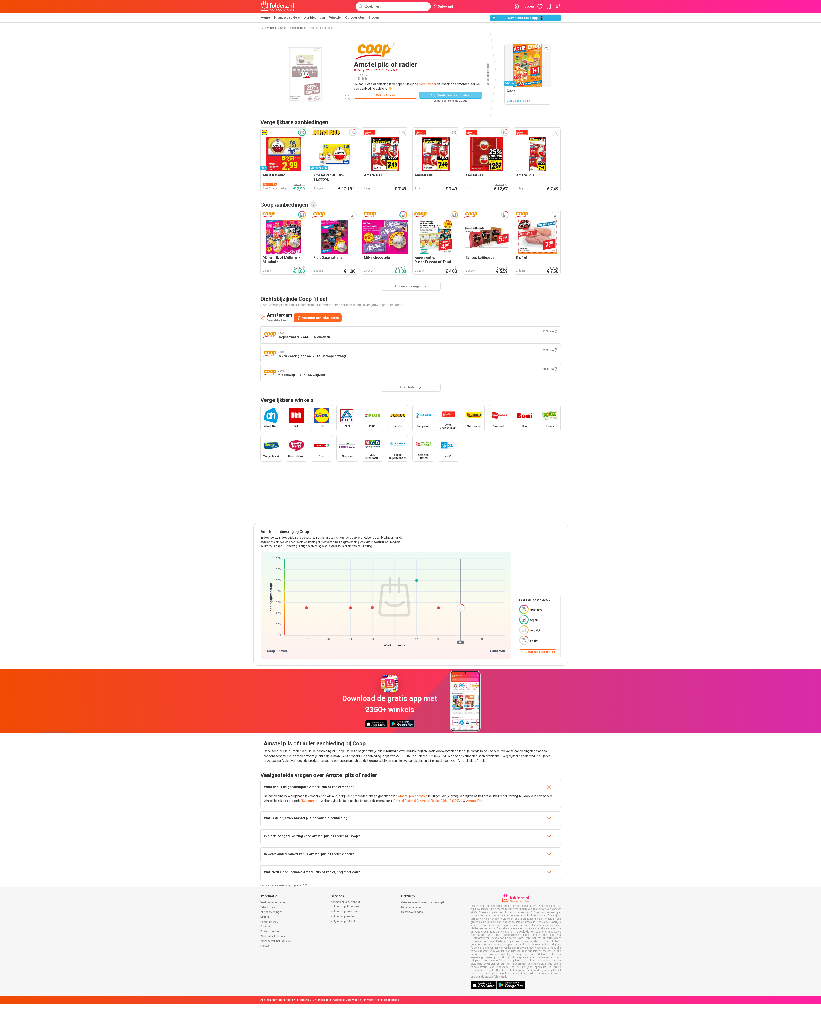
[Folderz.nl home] (277, 6)
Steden (373, 18)
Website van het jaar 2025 (276, 941)
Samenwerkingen (412, 912)
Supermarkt (310, 801)
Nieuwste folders (287, 18)
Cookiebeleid (390, 999)
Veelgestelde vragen (273, 902)
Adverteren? (267, 907)
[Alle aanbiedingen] (313, 204)
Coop (283, 27)
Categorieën (354, 18)
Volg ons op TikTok (343, 921)
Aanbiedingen (314, 18)
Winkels (335, 18)
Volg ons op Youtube (344, 916)
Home (265, 18)
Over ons (265, 926)
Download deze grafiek (540, 651)
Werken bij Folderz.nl (273, 936)
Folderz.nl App (269, 921)
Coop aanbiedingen (284, 204)
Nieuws (265, 945)
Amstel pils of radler (412, 796)
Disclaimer (324, 999)
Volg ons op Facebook (345, 906)
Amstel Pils (474, 801)
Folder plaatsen (270, 931)
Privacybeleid (372, 999)
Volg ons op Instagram (345, 911)
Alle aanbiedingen (271, 912)
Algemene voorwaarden (347, 999)
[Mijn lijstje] (557, 6)
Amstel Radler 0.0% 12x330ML (441, 801)
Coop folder (427, 84)
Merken (265, 916)
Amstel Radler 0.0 (405, 801)
